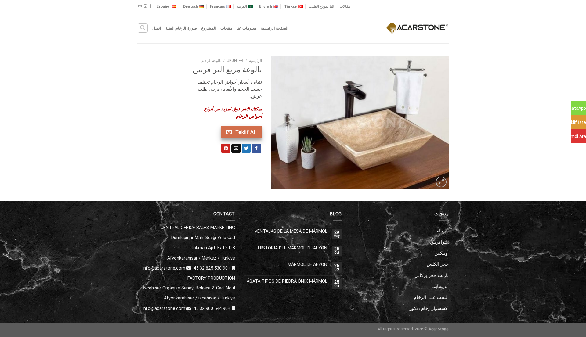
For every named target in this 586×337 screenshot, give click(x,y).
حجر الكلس (438, 264)
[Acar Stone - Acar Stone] (417, 27)
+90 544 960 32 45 (212, 308)
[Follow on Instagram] (145, 6)
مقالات (345, 6)
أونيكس (441, 253)
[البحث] (142, 27)
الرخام (442, 231)
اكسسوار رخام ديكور (429, 308)
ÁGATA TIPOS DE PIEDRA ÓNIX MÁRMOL (287, 281)
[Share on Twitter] (246, 148)
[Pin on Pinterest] (225, 148)
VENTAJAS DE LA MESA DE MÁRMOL (291, 231)
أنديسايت (440, 286)
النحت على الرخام (431, 297)
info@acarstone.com (164, 268)
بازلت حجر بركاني (431, 275)
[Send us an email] (140, 6)
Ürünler (235, 61)
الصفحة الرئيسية (274, 28)
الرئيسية (255, 61)
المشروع (208, 28)
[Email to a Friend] (236, 148)
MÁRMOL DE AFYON (307, 264)
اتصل (156, 28)
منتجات (226, 28)
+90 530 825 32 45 (212, 268)
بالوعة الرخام (211, 61)
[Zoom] (441, 182)
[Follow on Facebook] (150, 6)
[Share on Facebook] (256, 148)
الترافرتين (439, 242)
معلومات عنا (247, 28)
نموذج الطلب (318, 6)
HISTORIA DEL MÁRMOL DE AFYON (292, 248)
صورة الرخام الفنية (181, 28)
